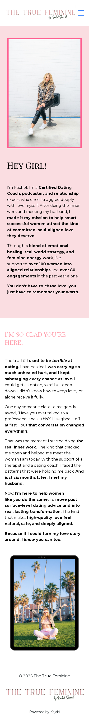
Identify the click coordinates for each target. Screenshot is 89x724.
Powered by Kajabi (44, 712)
